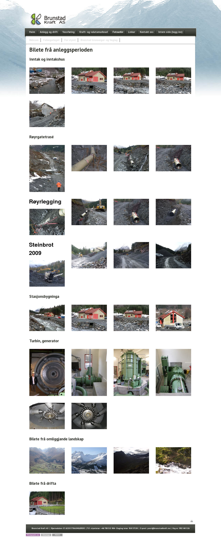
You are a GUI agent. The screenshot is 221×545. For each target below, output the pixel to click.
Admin (57, 535)
